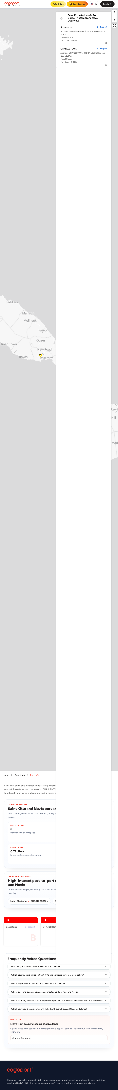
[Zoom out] (114, 16)
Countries (20, 775)
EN (96, 4)
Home (6, 775)
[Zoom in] (114, 12)
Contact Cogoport (21, 1038)
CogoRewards (79, 4)
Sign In (106, 4)
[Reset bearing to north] (114, 20)
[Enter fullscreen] (114, 26)
